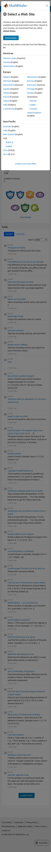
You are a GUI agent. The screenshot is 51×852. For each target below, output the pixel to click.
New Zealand (9, 134)
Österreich (31, 85)
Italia (5, 105)
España (6, 89)
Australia (7, 126)
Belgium (6, 77)
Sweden (30, 93)
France (6, 97)
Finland (6, 93)
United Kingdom (34, 113)
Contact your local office (25, 164)
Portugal (31, 89)
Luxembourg (8, 109)
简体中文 (10, 142)
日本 (5, 150)
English (32, 105)
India (5, 130)
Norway (30, 81)
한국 (5, 154)
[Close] (47, 6)
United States (9, 66)
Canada (6, 62)
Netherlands (32, 77)
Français (33, 109)
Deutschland (8, 85)
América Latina (9, 58)
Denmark (7, 81)
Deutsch (33, 101)
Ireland (6, 101)
